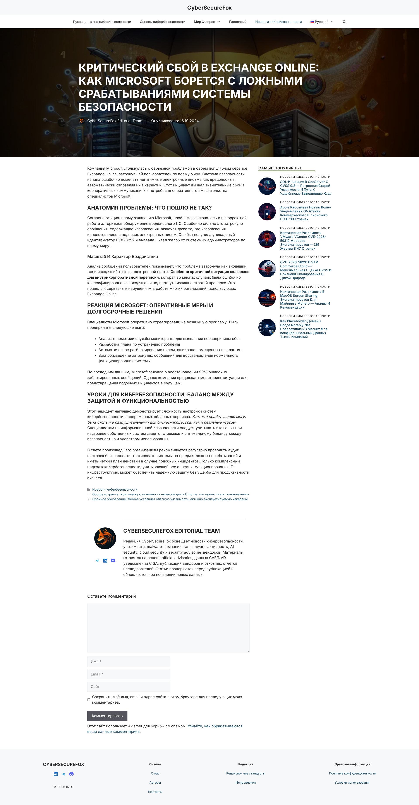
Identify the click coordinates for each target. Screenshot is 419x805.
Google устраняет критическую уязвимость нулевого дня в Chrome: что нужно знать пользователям (170, 494)
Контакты (155, 791)
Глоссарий (238, 22)
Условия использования (352, 782)
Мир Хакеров (204, 22)
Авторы (155, 782)
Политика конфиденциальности (352, 773)
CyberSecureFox (209, 7)
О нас (155, 773)
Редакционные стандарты (245, 773)
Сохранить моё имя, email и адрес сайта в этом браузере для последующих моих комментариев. (167, 700)
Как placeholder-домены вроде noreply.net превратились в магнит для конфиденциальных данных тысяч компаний (303, 329)
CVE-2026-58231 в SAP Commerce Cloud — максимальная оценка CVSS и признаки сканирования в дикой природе (305, 270)
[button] (344, 21)
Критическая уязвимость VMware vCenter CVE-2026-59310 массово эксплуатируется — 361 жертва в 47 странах (303, 241)
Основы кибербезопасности (162, 22)
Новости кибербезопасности (278, 22)
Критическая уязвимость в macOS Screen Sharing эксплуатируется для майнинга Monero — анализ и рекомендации (305, 299)
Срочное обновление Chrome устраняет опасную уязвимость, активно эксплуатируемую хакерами (170, 499)
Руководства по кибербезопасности (102, 22)
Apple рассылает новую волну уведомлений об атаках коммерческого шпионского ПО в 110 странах (305, 213)
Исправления (246, 782)
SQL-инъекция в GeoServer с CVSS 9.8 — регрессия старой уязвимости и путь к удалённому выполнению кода (305, 188)
